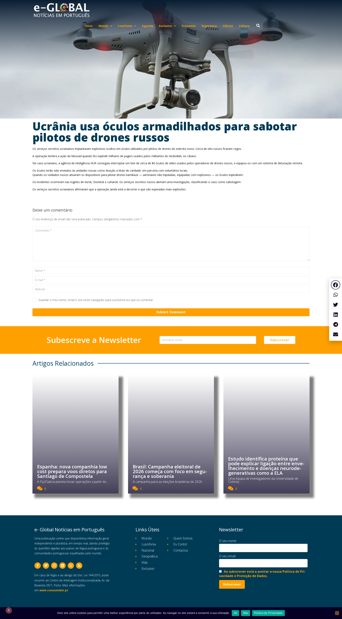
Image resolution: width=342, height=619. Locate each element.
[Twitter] (46, 565)
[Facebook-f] (37, 565)
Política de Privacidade (268, 612)
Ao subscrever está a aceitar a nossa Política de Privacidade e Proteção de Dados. (262, 573)
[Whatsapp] (71, 565)
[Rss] (79, 565)
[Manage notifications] (9, 610)
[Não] (337, 613)
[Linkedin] (62, 565)
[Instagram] (54, 565)
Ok (235, 612)
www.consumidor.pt (53, 590)
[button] (335, 284)
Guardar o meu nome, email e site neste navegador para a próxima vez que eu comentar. (96, 300)
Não (245, 612)
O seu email (227, 556)
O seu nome (227, 541)
